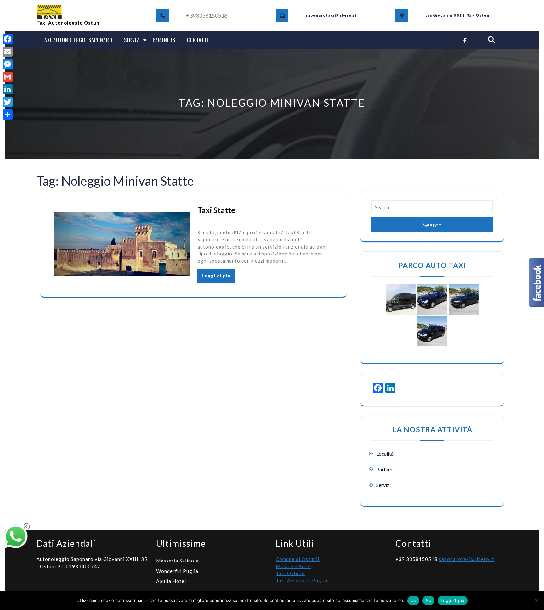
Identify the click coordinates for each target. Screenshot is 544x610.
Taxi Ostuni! (290, 573)
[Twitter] (7, 102)
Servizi (132, 40)
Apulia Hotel (171, 581)
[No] (536, 600)
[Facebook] (7, 39)
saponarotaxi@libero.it (466, 559)
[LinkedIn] (7, 89)
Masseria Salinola (177, 560)
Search (432, 224)
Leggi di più (216, 275)
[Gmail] (7, 76)
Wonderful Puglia (177, 571)
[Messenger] (7, 64)
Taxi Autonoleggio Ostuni (69, 22)
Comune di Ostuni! (298, 559)
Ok (413, 600)
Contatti (197, 40)
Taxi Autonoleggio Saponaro (77, 40)
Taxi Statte (216, 210)
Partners (164, 40)
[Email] (7, 51)
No (429, 600)
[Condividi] (7, 114)
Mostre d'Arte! (293, 566)
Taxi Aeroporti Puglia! (302, 580)
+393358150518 (206, 15)
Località (385, 453)
